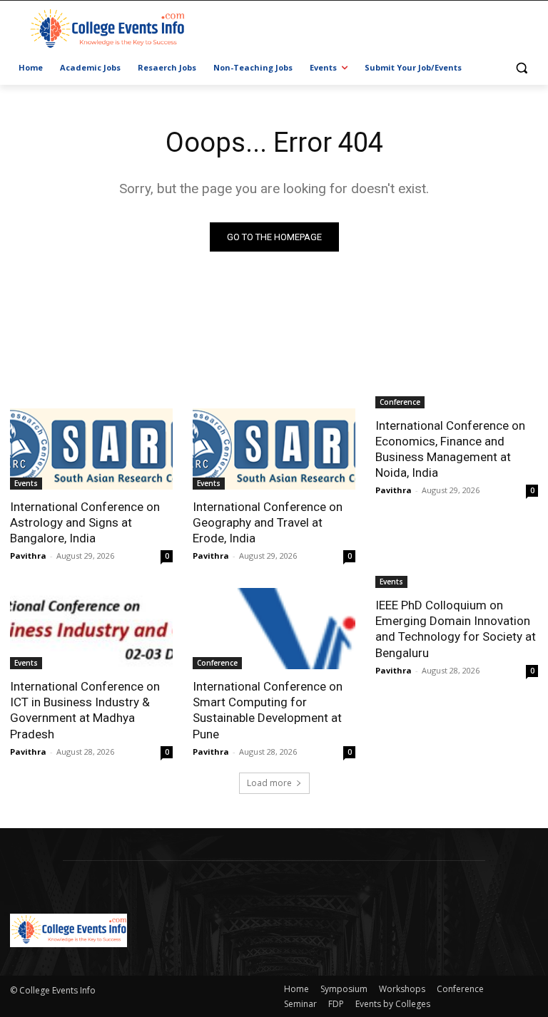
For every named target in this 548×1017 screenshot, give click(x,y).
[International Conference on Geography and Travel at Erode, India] (274, 449)
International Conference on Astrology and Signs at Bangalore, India (85, 522)
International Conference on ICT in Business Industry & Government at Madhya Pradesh (85, 709)
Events (26, 483)
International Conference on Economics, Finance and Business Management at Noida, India (450, 449)
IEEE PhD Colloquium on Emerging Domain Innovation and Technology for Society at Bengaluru (455, 628)
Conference (400, 402)
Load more (269, 783)
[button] (521, 68)
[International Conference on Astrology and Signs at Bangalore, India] (91, 449)
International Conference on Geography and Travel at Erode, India (267, 522)
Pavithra (28, 555)
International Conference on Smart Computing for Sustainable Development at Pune (267, 709)
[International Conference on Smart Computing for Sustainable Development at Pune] (274, 628)
